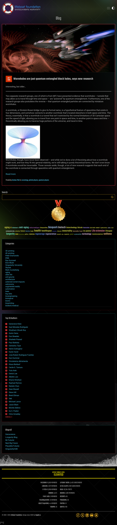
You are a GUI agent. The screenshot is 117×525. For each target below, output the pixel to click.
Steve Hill (12, 392)
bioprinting (9, 303)
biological (9, 298)
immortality (67, 231)
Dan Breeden (14, 336)
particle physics (33, 180)
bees (7, 291)
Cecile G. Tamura (16, 367)
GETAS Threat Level (58, 474)
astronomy (9, 284)
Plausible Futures (12, 446)
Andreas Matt (16, 180)
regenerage (40, 234)
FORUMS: (52, 506)
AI (11, 228)
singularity (66, 234)
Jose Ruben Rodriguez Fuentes (21, 355)
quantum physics (44, 180)
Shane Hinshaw (15, 380)
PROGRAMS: (63, 500)
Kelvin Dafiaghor (15, 349)
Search (112, 197)
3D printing (9, 251)
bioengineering (11, 296)
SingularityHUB (11, 449)
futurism (27, 231)
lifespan (108, 231)
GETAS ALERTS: (64, 486)
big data (8, 294)
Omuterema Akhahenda (18, 361)
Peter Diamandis (12, 256)
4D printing (9, 253)
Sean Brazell (14, 389)
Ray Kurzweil (10, 260)
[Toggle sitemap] (108, 8)
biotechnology (71, 227)
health (37, 230)
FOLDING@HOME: (44, 500)
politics (26, 234)
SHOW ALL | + (8, 417)
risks (62, 234)
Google (32, 231)
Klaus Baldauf (14, 364)
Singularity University (13, 265)
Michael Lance (15, 402)
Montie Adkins (14, 408)
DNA (7, 258)
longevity (10, 233)
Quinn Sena (13, 333)
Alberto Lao (13, 377)
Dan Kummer (14, 358)
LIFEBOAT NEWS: (65, 482)
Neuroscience (21, 234)
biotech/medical (12, 306)
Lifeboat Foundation (16, 515)
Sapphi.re (38, 515)
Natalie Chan (14, 386)
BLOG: (61, 489)
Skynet (8, 267)
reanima (32, 234)
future (23, 231)
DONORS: (51, 493)
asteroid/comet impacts (15, 282)
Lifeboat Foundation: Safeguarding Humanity (53, 8)
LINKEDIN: (45, 486)
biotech (62, 227)
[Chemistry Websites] (58, 211)
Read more (11, 174)
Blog (58, 18)
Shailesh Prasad (15, 339)
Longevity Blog (11, 437)
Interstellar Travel (77, 231)
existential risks (10, 231)
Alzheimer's (15, 228)
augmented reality (12, 286)
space (72, 234)
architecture (10, 279)
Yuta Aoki (13, 370)
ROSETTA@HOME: (44, 503)
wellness (108, 233)
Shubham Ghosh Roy (17, 330)
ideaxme (59, 231)
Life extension (98, 230)
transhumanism (97, 234)
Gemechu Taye (15, 346)
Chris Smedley (14, 414)
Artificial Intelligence (34, 228)
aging (7, 227)
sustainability (77, 234)
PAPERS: (62, 503)
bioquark (53, 227)
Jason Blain (13, 405)
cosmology (24, 180)
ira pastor (87, 231)
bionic (7, 301)
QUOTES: (62, 506)
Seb (10, 398)
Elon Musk (9, 263)
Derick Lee (13, 374)
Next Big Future (11, 443)
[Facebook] (78, 515)
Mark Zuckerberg (12, 270)
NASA (16, 234)
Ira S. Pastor (14, 411)
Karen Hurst (13, 352)
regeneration (50, 234)
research (59, 234)
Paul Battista (14, 343)
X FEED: (45, 489)
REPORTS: (63, 496)
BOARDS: (62, 493)
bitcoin (80, 227)
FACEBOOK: (43, 482)
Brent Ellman (14, 395)
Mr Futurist (9, 440)
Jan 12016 (8, 79)
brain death (92, 228)
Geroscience (10, 434)
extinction (17, 231)
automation (10, 289)
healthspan (46, 231)
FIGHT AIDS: (46, 496)
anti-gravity (9, 277)
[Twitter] (82, 515)
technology (86, 234)
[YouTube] (92, 515)
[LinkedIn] (87, 515)
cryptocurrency (103, 228)
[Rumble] (96, 515)
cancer (98, 228)
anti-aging (24, 227)
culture (109, 227)
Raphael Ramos (15, 383)
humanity (54, 231)
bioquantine (44, 228)
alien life (8, 275)
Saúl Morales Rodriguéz (18, 327)
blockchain (86, 228)
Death (112, 227)
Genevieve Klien (15, 324)
